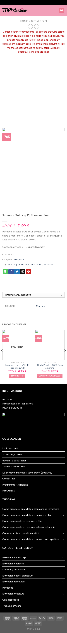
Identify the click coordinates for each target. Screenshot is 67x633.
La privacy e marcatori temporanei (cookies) (27, 472)
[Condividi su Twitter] (16, 271)
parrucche (48, 264)
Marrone (40, 306)
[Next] (64, 357)
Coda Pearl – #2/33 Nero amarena (50, 366)
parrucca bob (22, 264)
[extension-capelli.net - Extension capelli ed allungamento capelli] (15, 10)
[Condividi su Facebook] (11, 271)
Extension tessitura (13, 593)
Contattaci (8, 478)
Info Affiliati (8, 490)
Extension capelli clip (14, 557)
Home (24, 21)
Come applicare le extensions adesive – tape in (28, 527)
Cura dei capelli (10, 599)
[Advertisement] (33, 89)
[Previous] (2, 357)
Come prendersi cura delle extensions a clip (26, 515)
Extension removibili (13, 581)
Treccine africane (12, 605)
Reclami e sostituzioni (14, 460)
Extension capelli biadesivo (17, 575)
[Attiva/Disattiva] (63, 515)
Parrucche (7, 587)
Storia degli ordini (12, 454)
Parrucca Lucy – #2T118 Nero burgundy (17, 366)
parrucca (11, 264)
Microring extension (13, 569)
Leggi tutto (17, 376)
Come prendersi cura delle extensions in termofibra (30, 508)
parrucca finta (36, 264)
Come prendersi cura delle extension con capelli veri (31, 539)
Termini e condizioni (13, 466)
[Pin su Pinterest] (28, 271)
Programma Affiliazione (15, 484)
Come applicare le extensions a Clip (22, 521)
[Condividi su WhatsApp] (5, 271)
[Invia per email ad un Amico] (22, 271)
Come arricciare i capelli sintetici (20, 533)
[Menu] (32, 10)
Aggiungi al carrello (49, 376)
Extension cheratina (13, 563)
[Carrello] (62, 10)
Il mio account (10, 448)
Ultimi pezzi (39, 21)
